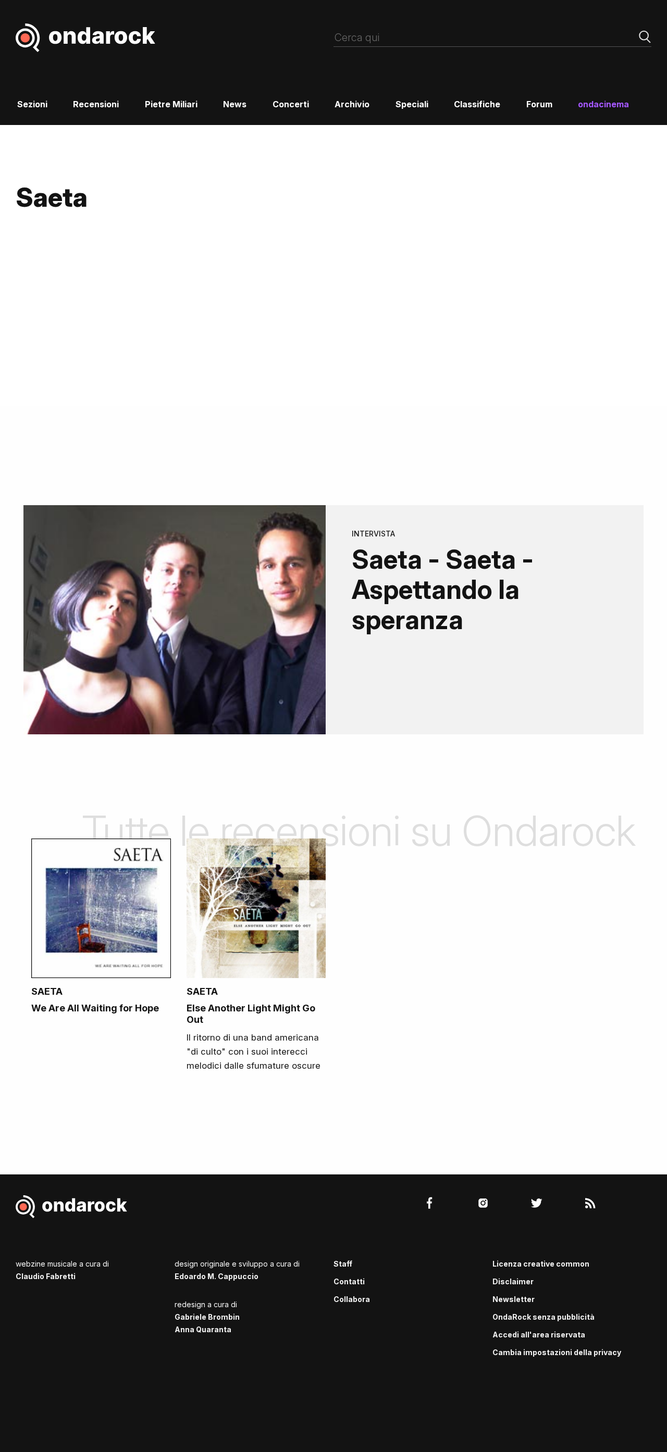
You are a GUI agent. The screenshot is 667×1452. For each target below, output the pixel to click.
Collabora (352, 1299)
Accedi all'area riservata (538, 1334)
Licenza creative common (540, 1263)
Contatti (349, 1281)
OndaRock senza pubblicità (543, 1316)
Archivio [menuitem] (352, 104)
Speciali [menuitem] (412, 104)
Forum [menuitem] (539, 104)
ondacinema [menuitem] (603, 104)
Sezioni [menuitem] (32, 104)
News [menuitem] (234, 104)
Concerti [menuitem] (291, 104)
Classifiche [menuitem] (477, 104)
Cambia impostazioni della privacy (556, 1352)
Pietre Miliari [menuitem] (171, 104)
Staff (343, 1263)
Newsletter (513, 1299)
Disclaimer (513, 1281)
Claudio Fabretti (46, 1276)
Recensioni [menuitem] (96, 104)
